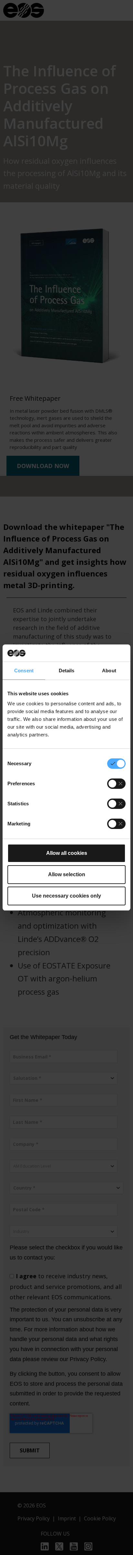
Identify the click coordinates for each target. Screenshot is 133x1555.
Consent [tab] (24, 670)
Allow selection (66, 874)
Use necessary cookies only (66, 896)
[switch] (116, 783)
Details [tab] (67, 670)
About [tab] (109, 670)
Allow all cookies (66, 853)
